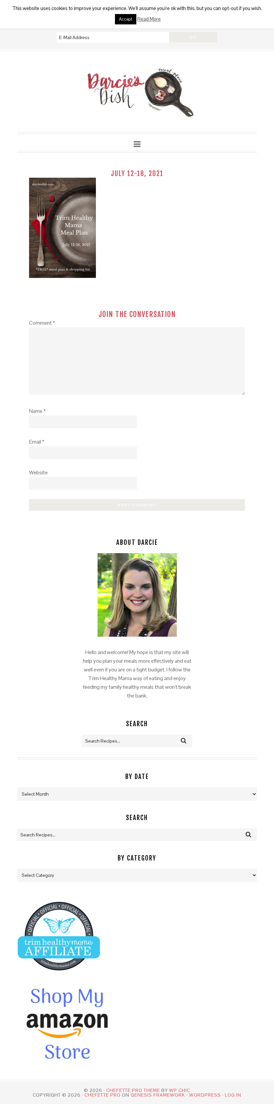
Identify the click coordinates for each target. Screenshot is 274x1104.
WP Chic (179, 1090)
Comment (42, 322)
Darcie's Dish (137, 91)
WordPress (205, 1095)
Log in (233, 1095)
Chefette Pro (103, 1095)
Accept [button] (125, 19)
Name (37, 411)
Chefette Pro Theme (133, 1090)
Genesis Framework (158, 1095)
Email (36, 441)
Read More (149, 19)
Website (38, 472)
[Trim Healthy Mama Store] (59, 976)
